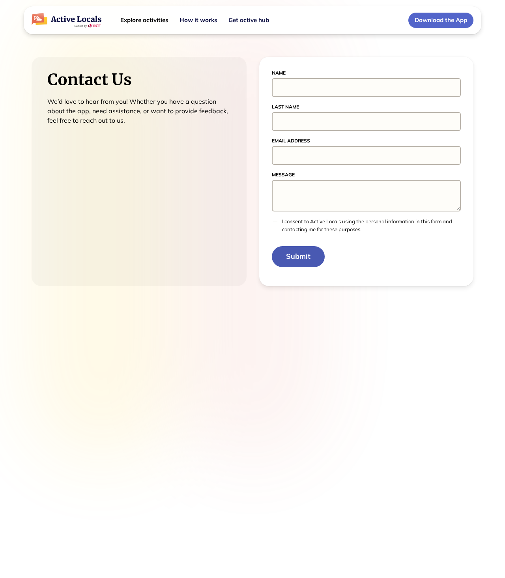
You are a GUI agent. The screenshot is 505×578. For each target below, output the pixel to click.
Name (279, 73)
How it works (198, 20)
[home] (66, 20)
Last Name (285, 107)
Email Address (291, 141)
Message (283, 175)
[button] (144, 20)
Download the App (441, 20)
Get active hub (248, 20)
